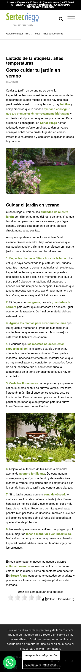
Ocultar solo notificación (41, 664)
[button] (9, 662)
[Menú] (69, 18)
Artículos (13, 81)
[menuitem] (59, 18)
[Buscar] (59, 18)
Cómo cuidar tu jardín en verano (33, 73)
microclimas (57, 323)
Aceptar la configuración (41, 655)
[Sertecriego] (33, 18)
